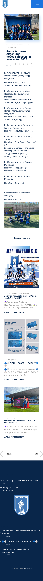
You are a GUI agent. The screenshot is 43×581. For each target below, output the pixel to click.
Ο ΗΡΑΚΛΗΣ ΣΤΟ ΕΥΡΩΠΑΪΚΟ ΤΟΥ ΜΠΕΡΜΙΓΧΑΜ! (19, 421)
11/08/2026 (24, 293)
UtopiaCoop (27, 568)
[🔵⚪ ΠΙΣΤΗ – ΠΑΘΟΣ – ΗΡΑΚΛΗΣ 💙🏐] (21, 336)
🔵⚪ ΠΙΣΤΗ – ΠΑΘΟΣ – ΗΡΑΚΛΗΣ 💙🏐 (21, 364)
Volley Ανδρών (11, 359)
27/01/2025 (11, 47)
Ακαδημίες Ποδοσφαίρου (17, 45)
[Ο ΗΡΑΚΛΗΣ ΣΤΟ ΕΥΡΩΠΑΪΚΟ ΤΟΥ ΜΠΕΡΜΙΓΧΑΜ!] (21, 399)
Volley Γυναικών (12, 361)
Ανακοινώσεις (11, 293)
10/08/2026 (31, 360)
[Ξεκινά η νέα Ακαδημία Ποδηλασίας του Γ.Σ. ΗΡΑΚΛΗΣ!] (21, 266)
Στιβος (8, 418)
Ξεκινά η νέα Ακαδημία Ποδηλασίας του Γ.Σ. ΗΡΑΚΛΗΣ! (20, 297)
